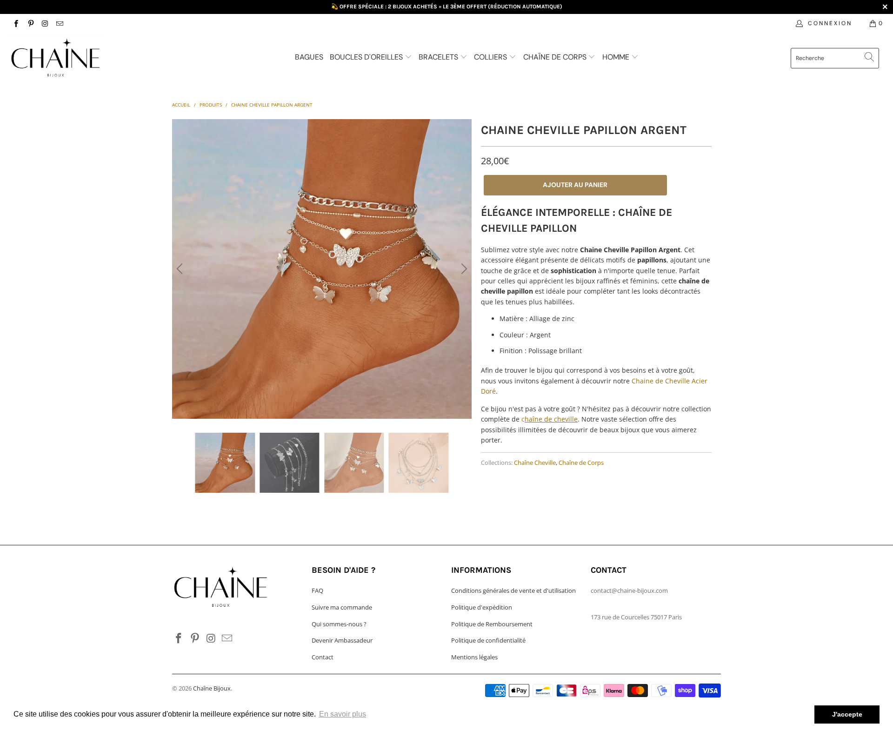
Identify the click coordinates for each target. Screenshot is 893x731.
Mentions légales (474, 657)
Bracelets (439, 57)
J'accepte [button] (847, 714)
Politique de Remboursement (492, 624)
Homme (616, 57)
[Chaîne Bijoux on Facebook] (16, 23)
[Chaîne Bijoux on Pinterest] (30, 23)
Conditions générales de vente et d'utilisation (513, 590)
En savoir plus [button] (342, 714)
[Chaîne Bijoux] (76, 59)
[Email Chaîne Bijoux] (59, 23)
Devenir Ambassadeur (342, 640)
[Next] (462, 269)
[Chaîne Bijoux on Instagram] (45, 23)
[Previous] (181, 269)
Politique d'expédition (481, 607)
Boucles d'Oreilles (367, 57)
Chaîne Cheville (535, 463)
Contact (322, 657)
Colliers (491, 57)
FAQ (317, 590)
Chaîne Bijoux (212, 688)
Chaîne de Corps (555, 57)
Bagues (309, 57)
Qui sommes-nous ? (339, 624)
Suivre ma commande (342, 607)
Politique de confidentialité (488, 640)
